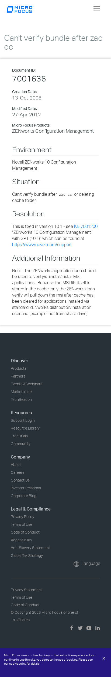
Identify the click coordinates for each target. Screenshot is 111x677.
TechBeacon (21, 399)
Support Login (23, 420)
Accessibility (21, 540)
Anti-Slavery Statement (30, 547)
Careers (17, 472)
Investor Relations (26, 488)
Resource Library (25, 428)
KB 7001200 (86, 226)
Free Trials (19, 436)
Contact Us (20, 480)
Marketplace (21, 391)
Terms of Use (21, 524)
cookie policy (17, 663)
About (16, 464)
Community (20, 443)
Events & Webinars (26, 384)
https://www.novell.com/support (42, 244)
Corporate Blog (23, 495)
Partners (18, 376)
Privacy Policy (22, 516)
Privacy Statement (26, 589)
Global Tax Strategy (27, 555)
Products (18, 368)
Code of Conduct (25, 532)
